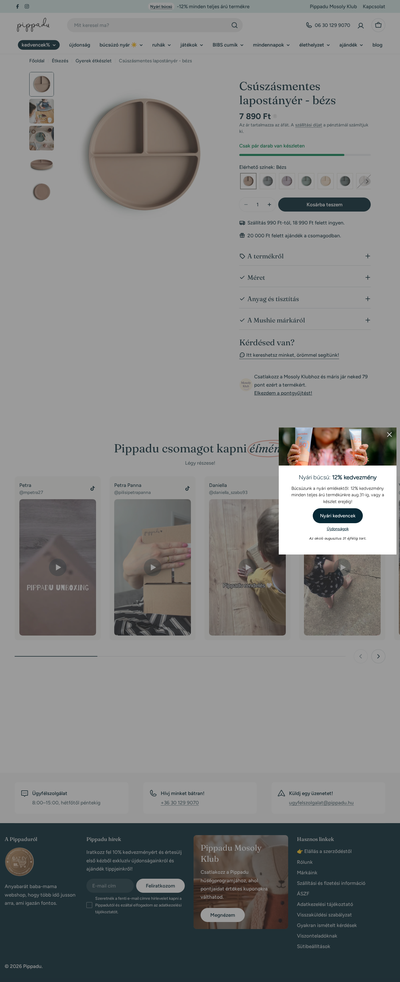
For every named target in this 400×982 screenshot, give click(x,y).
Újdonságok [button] (338, 528)
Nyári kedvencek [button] (337, 516)
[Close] (389, 435)
